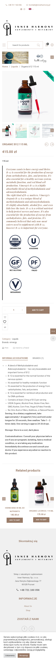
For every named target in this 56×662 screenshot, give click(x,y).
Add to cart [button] (14, 520)
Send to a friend (22, 348)
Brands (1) (38, 358)
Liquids (14, 66)
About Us (28, 606)
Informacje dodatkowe (15, 358)
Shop (28, 610)
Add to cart (38, 310)
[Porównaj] (5, 327)
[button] (49, 75)
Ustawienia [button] (10, 655)
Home (5, 66)
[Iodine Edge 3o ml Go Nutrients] (52, 144)
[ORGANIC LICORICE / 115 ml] (46, 144)
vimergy (13, 342)
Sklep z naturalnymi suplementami (28, 574)
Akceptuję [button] (23, 655)
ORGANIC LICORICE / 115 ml (41, 511)
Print (6, 348)
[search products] (38, 45)
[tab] (15, 358)
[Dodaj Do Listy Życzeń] (5, 319)
